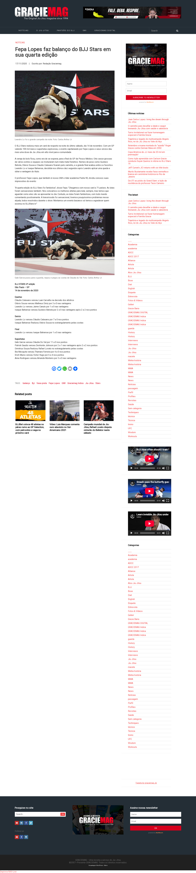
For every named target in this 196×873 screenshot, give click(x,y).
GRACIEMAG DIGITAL (105, 30)
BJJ (130, 276)
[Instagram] (21, 823)
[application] (149, 459)
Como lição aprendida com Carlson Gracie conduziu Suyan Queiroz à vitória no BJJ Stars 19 (149, 161)
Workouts (132, 436)
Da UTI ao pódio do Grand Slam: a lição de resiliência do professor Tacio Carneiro (147, 182)
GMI (85, 30)
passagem (133, 388)
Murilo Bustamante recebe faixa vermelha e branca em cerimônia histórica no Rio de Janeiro (148, 174)
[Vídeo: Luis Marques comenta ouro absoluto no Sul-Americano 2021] (64, 410)
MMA (130, 368)
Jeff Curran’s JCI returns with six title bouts (148, 167)
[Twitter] (31, 823)
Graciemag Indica (75, 383)
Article (131, 264)
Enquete (132, 292)
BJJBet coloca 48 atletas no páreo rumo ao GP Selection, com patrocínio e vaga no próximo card (29, 428)
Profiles (131, 396)
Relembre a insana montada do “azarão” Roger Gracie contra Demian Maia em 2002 (149, 146)
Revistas (132, 400)
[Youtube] (17, 823)
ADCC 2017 (133, 256)
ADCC (130, 252)
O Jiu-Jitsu (42, 30)
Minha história (134, 360)
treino (130, 424)
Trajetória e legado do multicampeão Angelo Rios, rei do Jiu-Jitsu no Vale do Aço (148, 140)
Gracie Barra (133, 308)
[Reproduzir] (131, 468)
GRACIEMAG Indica (137, 316)
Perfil (130, 392)
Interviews (133, 340)
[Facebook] (26, 823)
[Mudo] (163, 468)
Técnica (131, 420)
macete (131, 356)
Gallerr (131, 304)
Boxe (130, 280)
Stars (97, 383)
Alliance (131, 260)
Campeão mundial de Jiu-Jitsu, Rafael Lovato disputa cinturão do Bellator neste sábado (98, 428)
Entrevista (132, 296)
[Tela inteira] (167, 468)
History (131, 332)
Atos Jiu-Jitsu (134, 272)
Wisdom (132, 432)
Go (63, 814)
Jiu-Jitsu (89, 383)
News (130, 376)
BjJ (33, 383)
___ (130, 240)
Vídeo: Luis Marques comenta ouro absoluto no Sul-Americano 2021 (64, 427)
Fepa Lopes (54, 383)
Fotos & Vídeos (135, 300)
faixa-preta (42, 383)
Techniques (133, 412)
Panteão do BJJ (66, 30)
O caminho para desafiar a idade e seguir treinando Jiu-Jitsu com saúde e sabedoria (148, 127)
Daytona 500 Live (8, 871)
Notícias (23, 30)
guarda (131, 328)
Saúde (131, 404)
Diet (130, 284)
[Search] (177, 30)
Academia (132, 244)
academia (132, 248)
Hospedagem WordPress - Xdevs (98, 865)
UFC (130, 428)
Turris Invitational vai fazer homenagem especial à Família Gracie (146, 133)
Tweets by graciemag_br (146, 783)
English (131, 288)
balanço (26, 383)
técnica (131, 416)
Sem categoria (134, 408)
